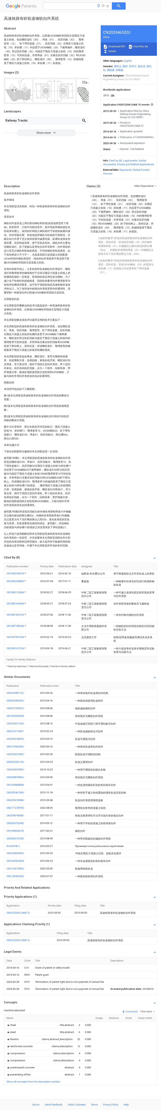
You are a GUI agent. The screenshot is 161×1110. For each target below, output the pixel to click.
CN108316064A (15, 603)
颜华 (125, 66)
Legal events (130, 160)
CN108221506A (15, 592)
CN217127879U (15, 807)
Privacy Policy (110, 1104)
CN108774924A (15, 625)
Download (131, 1011)
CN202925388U (15, 800)
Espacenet (126, 169)
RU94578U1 (13, 846)
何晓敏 (119, 70)
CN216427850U (15, 868)
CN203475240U (15, 823)
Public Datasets (77, 1104)
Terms (94, 1104)
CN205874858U (15, 815)
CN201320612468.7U (18, 912)
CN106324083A (15, 581)
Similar (112, 51)
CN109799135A (15, 637)
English (127, 60)
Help (126, 1104)
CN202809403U (15, 853)
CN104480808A (15, 784)
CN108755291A (15, 614)
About (35, 1104)
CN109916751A (15, 648)
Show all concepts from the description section (33, 1081)
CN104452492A (15, 860)
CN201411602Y (15, 731)
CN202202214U (15, 761)
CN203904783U (15, 769)
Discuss (107, 173)
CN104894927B (15, 830)
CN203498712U (15, 692)
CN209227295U (15, 838)
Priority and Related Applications (135, 164)
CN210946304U (15, 876)
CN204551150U (15, 723)
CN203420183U (15, 754)
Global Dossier (141, 169)
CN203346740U (15, 792)
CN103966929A (15, 715)
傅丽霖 (110, 70)
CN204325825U (15, 738)
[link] (11, 1025)
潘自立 (118, 66)
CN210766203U (15, 746)
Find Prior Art (140, 46)
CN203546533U (15, 700)
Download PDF (116, 46)
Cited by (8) (115, 160)
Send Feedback (54, 1104)
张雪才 (133, 66)
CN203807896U (15, 777)
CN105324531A (15, 573)
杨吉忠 (141, 66)
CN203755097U (15, 708)
